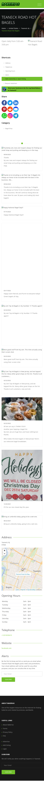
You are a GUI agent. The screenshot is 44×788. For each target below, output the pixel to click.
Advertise (6, 741)
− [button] (4, 553)
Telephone (8, 67)
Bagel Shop (8, 128)
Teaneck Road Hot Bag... (23, 574)
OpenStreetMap (31, 590)
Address (7, 63)
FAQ (4, 736)
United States (13, 28)
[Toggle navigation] (39, 4)
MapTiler (23, 590)
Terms (5, 728)
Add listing (7, 745)
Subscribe (8, 679)
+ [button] (4, 550)
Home (4, 28)
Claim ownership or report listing (15, 79)
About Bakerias (8, 725)
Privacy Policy (7, 732)
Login (5, 749)
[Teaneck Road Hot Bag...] (22, 569)
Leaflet (17, 590)
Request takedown (11, 83)
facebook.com (6, 648)
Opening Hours (10, 71)
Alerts (7, 75)
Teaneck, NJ (25, 28)
